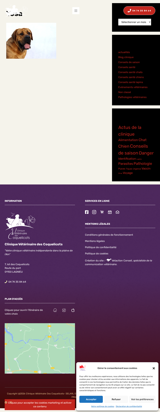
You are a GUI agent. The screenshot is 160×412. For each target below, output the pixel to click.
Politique (90, 253)
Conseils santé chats (130, 72)
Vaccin (146, 168)
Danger (146, 153)
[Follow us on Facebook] (86, 212)
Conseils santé (126, 67)
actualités (124, 52)
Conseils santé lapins (130, 82)
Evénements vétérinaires (133, 87)
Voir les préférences (142, 399)
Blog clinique (126, 57)
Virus (120, 173)
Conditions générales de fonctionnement (109, 234)
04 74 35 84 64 (17, 281)
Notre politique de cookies (102, 406)
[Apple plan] (73, 310)
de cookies (102, 253)
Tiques (129, 169)
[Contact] (117, 212)
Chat (143, 140)
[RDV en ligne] (110, 212)
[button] (153, 368)
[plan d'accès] (64, 310)
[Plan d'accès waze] (55, 310)
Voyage (128, 173)
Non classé (124, 92)
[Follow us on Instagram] (94, 212)
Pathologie (143, 163)
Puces (121, 168)
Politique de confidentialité (100, 247)
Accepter (91, 399)
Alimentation (128, 140)
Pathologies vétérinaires (132, 97)
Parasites (125, 164)
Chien (123, 146)
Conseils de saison (129, 62)
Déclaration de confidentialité (129, 406)
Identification (127, 158)
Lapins (139, 159)
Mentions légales (95, 241)
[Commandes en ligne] (102, 212)
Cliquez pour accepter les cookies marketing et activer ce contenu (40, 404)
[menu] (75, 10)
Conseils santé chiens (131, 77)
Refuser (116, 399)
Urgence (137, 169)
